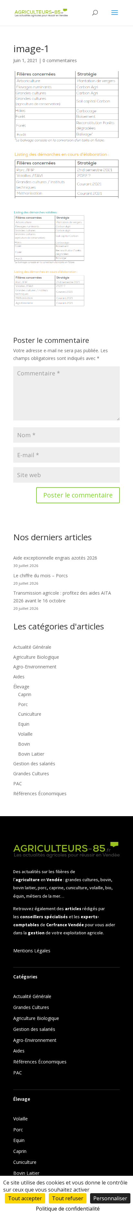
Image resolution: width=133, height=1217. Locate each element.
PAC (17, 783)
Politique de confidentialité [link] (68, 1208)
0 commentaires (60, 60)
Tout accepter (25, 1198)
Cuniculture (29, 714)
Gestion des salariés (34, 763)
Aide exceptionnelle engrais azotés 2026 (55, 558)
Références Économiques (39, 793)
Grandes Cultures (31, 773)
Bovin (24, 744)
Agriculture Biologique (36, 657)
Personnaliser (110, 1198)
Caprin (24, 694)
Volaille (25, 734)
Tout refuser (67, 1198)
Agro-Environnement (34, 667)
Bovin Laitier (31, 754)
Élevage (21, 687)
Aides (19, 677)
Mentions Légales (31, 951)
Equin (23, 724)
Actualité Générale (32, 647)
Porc (23, 704)
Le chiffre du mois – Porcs (40, 575)
